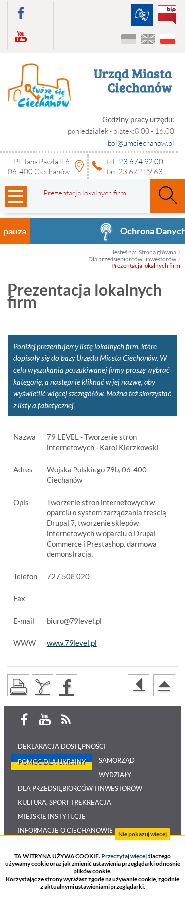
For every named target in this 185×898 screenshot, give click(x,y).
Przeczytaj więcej (124, 855)
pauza (14, 231)
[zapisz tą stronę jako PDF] (42, 685)
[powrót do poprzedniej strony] (138, 685)
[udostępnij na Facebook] (66, 685)
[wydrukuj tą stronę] (18, 685)
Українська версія (129, 39)
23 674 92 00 (141, 161)
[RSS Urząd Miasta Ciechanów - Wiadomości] (65, 720)
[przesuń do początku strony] (164, 685)
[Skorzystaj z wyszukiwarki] (167, 196)
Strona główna (157, 252)
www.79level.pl (72, 642)
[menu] (16, 196)
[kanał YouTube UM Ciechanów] (21, 37)
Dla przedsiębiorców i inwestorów (132, 259)
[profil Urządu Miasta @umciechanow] (21, 13)
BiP (169, 16)
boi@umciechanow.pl (141, 142)
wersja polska (167, 39)
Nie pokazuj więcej (142, 834)
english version (148, 39)
